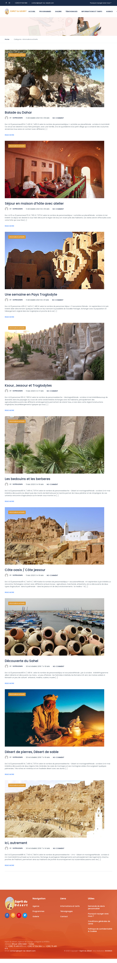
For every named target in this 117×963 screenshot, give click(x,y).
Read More (9, 135)
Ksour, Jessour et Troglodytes (28, 385)
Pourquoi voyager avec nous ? (100, 3)
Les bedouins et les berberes (27, 479)
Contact (64, 916)
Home (7, 39)
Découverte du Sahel (21, 661)
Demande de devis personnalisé (96, 907)
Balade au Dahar (18, 112)
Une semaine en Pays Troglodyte (31, 294)
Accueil (31, 11)
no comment (58, 118)
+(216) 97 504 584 (21, 3)
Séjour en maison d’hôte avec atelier (34, 203)
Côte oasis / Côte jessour (25, 570)
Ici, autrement (16, 843)
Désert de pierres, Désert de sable (31, 752)
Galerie (58, 11)
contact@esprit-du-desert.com (43, 3)
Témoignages (71, 11)
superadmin (16, 118)
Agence (109, 11)
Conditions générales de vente (99, 922)
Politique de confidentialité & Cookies (100, 930)
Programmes (45, 11)
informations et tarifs (91, 11)
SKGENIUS (108, 951)
